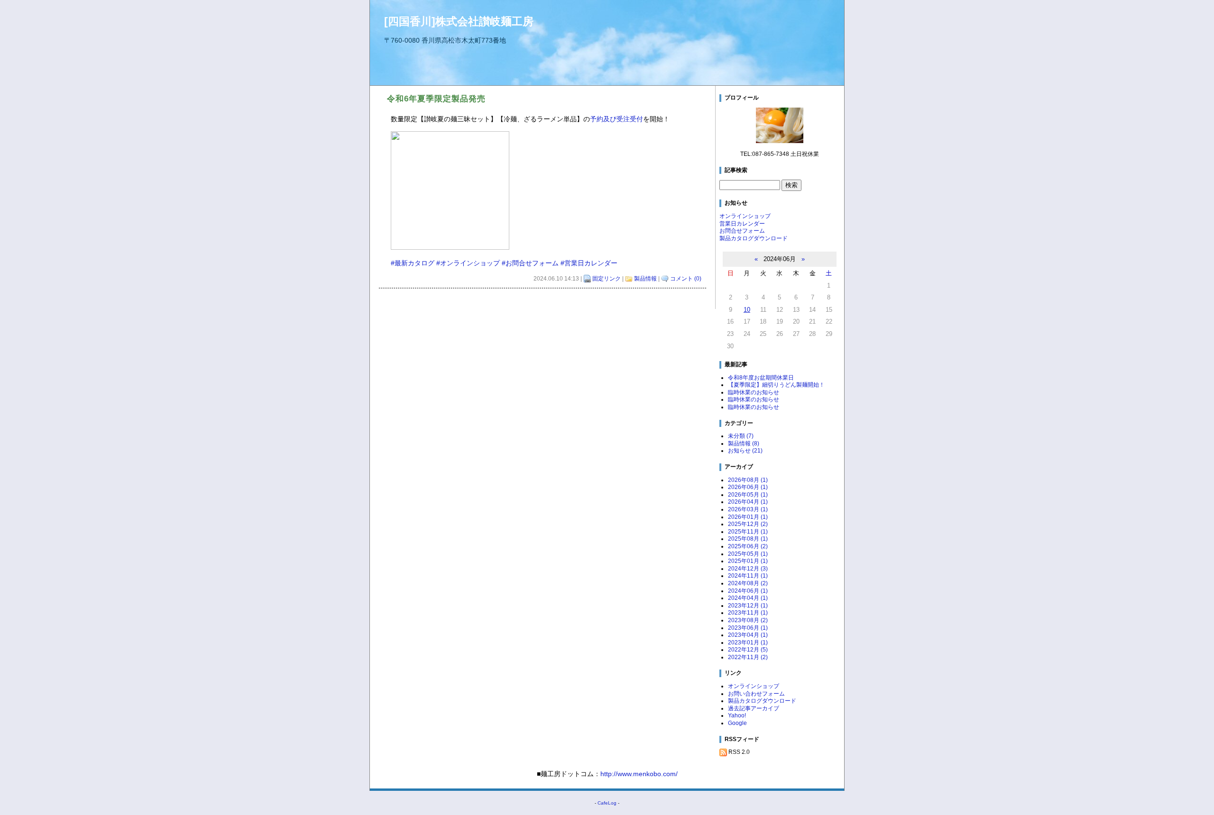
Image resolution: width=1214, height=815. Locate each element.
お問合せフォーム (742, 230)
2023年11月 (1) (748, 612)
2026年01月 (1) (748, 517)
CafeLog (607, 803)
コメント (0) (685, 278)
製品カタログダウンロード (753, 238)
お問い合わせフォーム (756, 693)
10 (747, 309)
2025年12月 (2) (748, 524)
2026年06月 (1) (748, 487)
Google (737, 723)
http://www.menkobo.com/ (639, 774)
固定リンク (606, 278)
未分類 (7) (741, 436)
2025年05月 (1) (748, 554)
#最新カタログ (412, 263)
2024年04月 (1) (748, 598)
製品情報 (645, 278)
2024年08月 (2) (748, 583)
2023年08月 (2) (748, 620)
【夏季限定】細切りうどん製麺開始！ (776, 384)
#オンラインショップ (468, 263)
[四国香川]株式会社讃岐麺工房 (458, 21)
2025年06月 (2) (748, 546)
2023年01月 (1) (748, 642)
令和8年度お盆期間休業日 (761, 377)
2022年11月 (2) (748, 657)
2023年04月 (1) (748, 635)
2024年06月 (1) (748, 591)
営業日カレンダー (742, 223)
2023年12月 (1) (748, 605)
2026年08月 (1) (748, 480)
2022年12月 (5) (748, 649)
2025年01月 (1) (748, 561)
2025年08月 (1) (748, 538)
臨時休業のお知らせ (753, 392)
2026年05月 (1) (748, 494)
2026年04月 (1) (748, 501)
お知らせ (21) (745, 450)
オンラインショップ (745, 216)
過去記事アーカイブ (753, 708)
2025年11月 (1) (748, 531)
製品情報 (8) (743, 443)
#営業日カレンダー (589, 263)
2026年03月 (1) (748, 509)
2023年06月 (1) (748, 628)
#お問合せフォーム (530, 263)
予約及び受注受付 (616, 119)
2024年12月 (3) (748, 568)
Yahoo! (737, 715)
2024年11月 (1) (748, 575)
